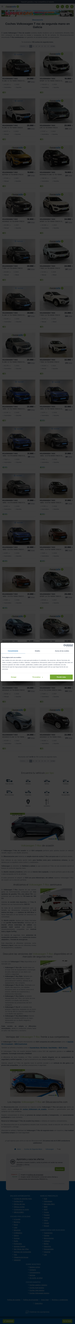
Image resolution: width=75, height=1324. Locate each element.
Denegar (13, 677)
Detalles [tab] (37, 651)
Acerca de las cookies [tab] (62, 651)
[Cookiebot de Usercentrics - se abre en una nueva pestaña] (65, 645)
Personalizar (36, 677)
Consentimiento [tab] (13, 651)
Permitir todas (61, 677)
